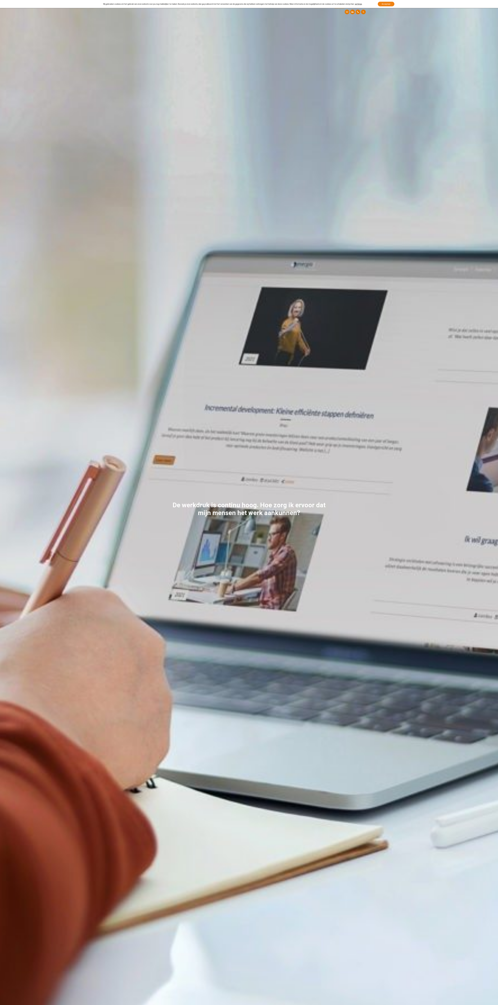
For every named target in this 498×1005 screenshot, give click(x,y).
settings (358, 4)
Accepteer (386, 4)
